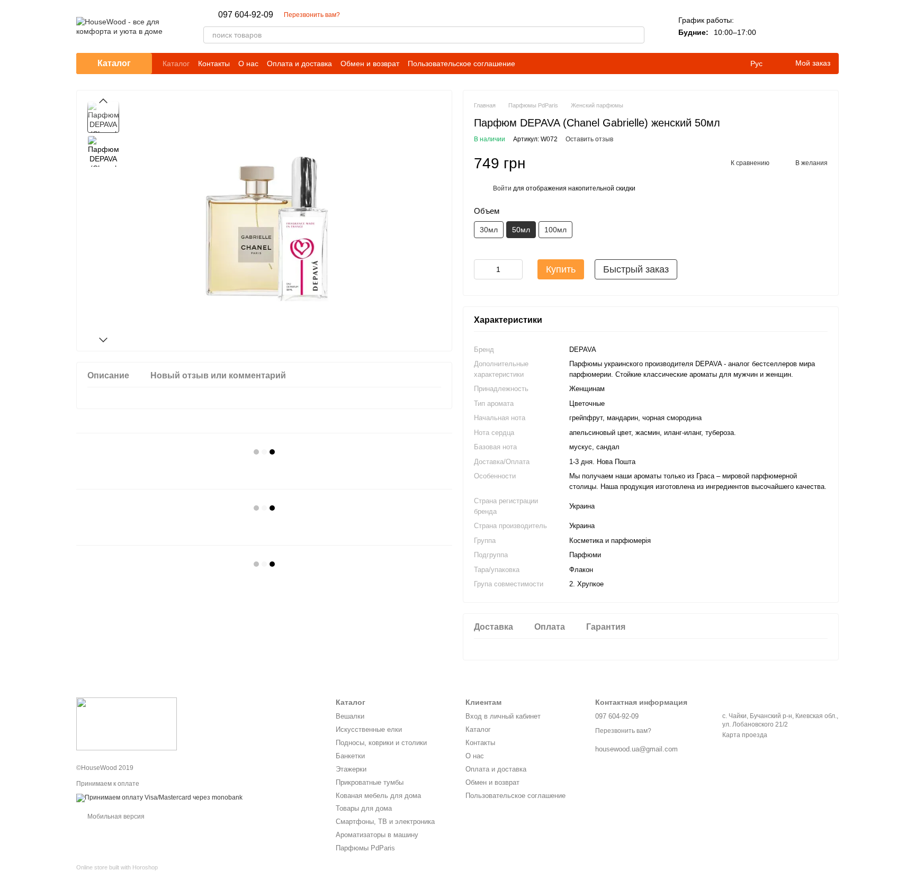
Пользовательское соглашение (461, 63)
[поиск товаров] (635, 34)
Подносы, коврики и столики (381, 743)
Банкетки (350, 756)
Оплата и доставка (299, 63)
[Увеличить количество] (514, 269)
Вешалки (350, 716)
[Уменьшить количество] (481, 269)
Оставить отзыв (589, 139)
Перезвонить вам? (312, 15)
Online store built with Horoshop (117, 867)
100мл (555, 229)
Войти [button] (502, 188)
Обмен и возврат (369, 63)
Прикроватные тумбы (369, 782)
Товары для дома (364, 808)
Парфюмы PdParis (365, 848)
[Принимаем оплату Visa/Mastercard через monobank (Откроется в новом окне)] (159, 797)
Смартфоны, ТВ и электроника (385, 822)
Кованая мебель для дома (378, 796)
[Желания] (802, 26)
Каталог (176, 63)
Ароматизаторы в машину (377, 835)
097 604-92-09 (245, 15)
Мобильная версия (115, 816)
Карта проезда (744, 735)
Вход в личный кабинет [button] (503, 716)
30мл (489, 229)
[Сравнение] (775, 26)
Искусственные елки (369, 729)
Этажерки (351, 769)
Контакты (214, 63)
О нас (248, 63)
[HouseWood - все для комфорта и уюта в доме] (126, 723)
